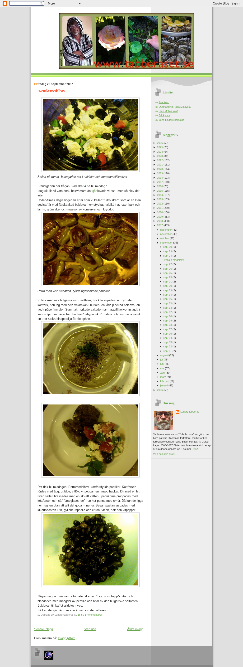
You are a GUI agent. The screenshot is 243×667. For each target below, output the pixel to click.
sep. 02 (168, 346)
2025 (160, 147)
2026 (160, 142)
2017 (160, 181)
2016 (160, 186)
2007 (160, 225)
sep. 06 (168, 333)
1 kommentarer (93, 614)
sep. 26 (168, 268)
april (163, 372)
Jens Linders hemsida (171, 119)
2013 (160, 199)
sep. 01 (168, 351)
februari (165, 381)
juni (162, 363)
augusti (164, 355)
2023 (160, 156)
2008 (160, 220)
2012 (160, 203)
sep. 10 (168, 316)
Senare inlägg (43, 629)
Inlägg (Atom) (67, 638)
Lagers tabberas (189, 411)
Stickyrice (164, 115)
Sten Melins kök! (168, 111)
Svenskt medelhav (51, 91)
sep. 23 (168, 277)
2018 (160, 177)
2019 (160, 173)
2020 (160, 169)
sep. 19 (168, 290)
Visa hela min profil (163, 454)
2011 (160, 207)
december (166, 229)
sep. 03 (168, 342)
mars (163, 376)
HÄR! (195, 449)
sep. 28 (168, 255)
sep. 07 (168, 329)
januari (164, 385)
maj (162, 368)
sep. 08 (168, 324)
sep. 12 (168, 312)
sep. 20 (168, 285)
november (166, 234)
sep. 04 (168, 337)
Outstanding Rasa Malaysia (175, 106)
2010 (160, 212)
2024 (160, 151)
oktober (165, 238)
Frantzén (164, 102)
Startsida (90, 629)
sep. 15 (168, 303)
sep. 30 (168, 246)
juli (162, 359)
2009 (160, 216)
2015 (160, 190)
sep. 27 (168, 264)
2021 (160, 164)
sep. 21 (168, 281)
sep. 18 (168, 294)
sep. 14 (168, 307)
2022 (160, 160)
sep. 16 (168, 298)
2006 (160, 390)
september (166, 242)
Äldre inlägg (135, 629)
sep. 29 (168, 251)
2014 (160, 195)
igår (94, 191)
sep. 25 (168, 273)
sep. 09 (168, 320)
